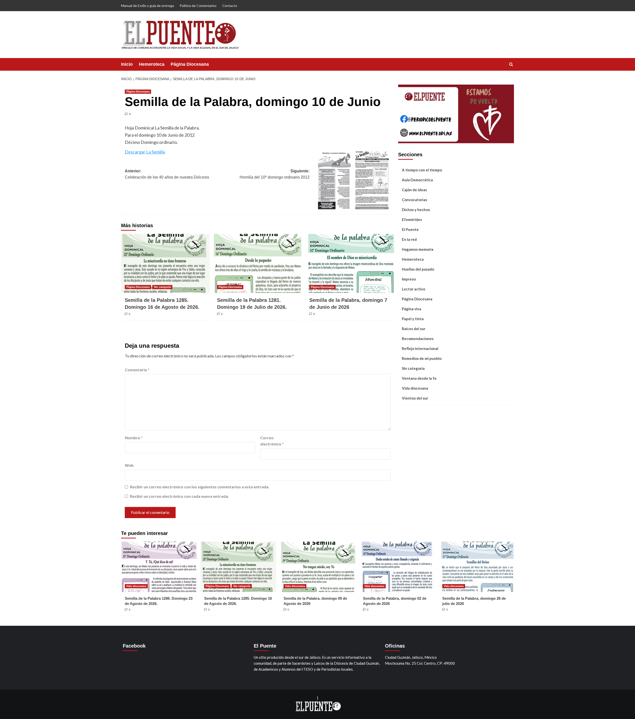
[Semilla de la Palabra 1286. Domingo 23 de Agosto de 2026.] (159, 567)
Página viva (411, 308)
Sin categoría (162, 286)
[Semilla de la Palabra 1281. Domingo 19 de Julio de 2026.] (257, 263)
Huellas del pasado (418, 269)
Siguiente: (275, 174)
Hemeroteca (151, 64)
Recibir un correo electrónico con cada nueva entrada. (179, 496)
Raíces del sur (413, 328)
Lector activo (413, 288)
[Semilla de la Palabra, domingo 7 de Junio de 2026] (350, 263)
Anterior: (167, 174)
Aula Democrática (417, 179)
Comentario (137, 369)
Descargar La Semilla (145, 152)
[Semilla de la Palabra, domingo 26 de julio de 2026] (476, 567)
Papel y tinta (413, 318)
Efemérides (412, 219)
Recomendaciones (418, 338)
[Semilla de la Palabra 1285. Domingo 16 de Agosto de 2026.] (165, 263)
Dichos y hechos (416, 209)
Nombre (134, 437)
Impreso (409, 279)
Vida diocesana (415, 388)
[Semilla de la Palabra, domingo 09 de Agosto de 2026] (317, 567)
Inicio (127, 64)
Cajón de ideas (414, 189)
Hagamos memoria (417, 249)
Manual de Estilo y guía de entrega (147, 5)
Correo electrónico (272, 440)
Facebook (134, 646)
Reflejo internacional (420, 348)
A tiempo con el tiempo (422, 169)
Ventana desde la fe (419, 378)
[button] (511, 64)
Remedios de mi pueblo (422, 358)
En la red (409, 239)
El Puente (410, 229)
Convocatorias (414, 199)
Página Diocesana (190, 64)
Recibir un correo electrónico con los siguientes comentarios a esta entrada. (199, 486)
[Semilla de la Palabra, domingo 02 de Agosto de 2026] (397, 567)
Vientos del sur (415, 398)
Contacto (229, 5)
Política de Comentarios (198, 5)
